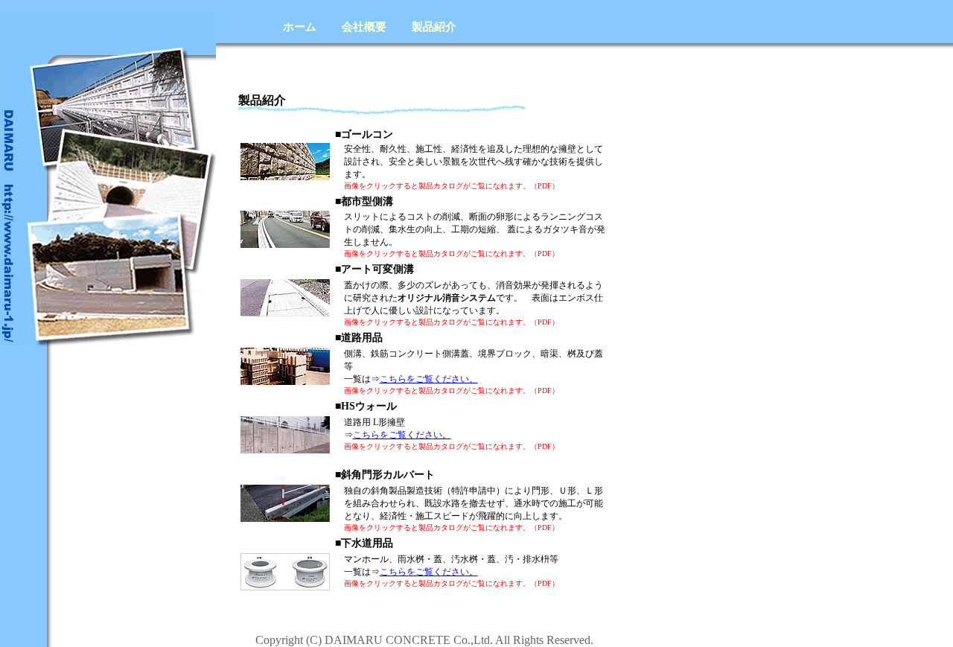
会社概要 (364, 27)
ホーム (299, 27)
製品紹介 (434, 27)
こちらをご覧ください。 (429, 379)
